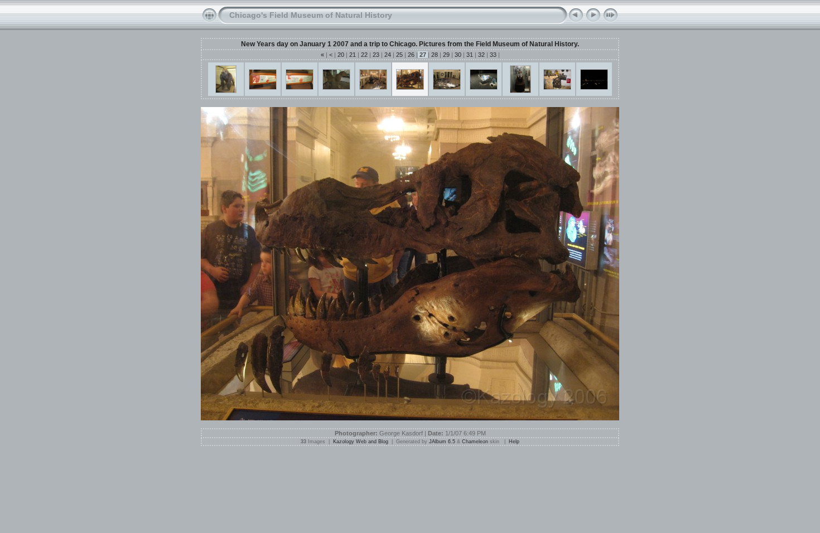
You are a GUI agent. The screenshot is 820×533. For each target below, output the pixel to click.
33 (493, 54)
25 (399, 54)
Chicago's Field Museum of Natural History (310, 15)
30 (458, 54)
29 (446, 54)
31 (470, 54)
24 (388, 54)
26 (411, 54)
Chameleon (475, 441)
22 (364, 54)
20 (341, 54)
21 (353, 54)
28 (435, 54)
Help (514, 441)
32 (481, 54)
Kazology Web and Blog (360, 441)
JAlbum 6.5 (442, 441)
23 (376, 54)
